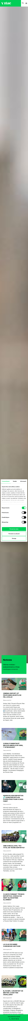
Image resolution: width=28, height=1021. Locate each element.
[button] (26, 3)
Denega (14, 538)
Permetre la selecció (14, 533)
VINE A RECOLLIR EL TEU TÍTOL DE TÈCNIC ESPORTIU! (13, 847)
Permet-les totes (14, 529)
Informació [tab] (23, 481)
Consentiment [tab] (5, 481)
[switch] (24, 512)
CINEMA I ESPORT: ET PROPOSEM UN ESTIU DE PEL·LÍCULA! (12, 695)
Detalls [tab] (15, 481)
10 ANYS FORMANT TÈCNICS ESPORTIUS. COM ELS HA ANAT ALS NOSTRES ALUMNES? (13, 897)
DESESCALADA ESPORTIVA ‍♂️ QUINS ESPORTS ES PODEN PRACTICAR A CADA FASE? (13, 798)
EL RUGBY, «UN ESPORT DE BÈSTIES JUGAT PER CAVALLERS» (13, 992)
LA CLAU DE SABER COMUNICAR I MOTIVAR (11, 945)
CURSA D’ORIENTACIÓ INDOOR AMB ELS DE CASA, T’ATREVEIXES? (13, 745)
